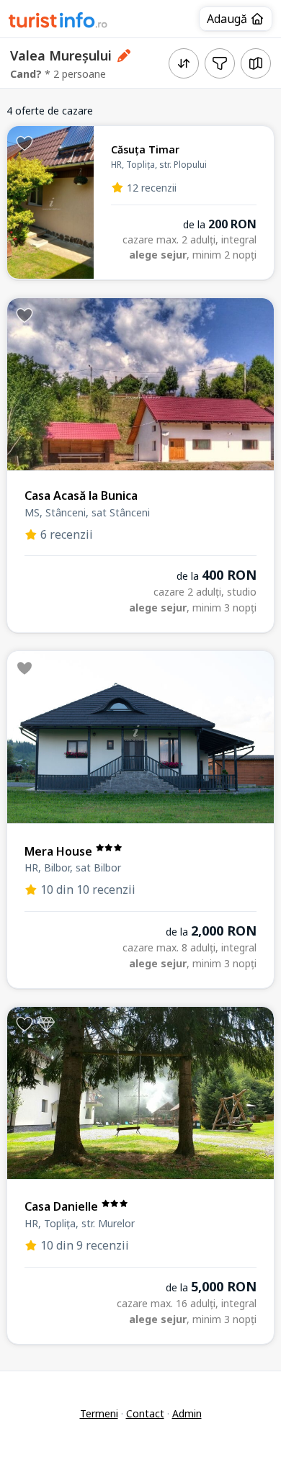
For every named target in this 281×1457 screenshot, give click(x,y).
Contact (145, 1413)
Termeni (99, 1413)
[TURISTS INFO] (58, 22)
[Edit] (124, 55)
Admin (187, 1413)
